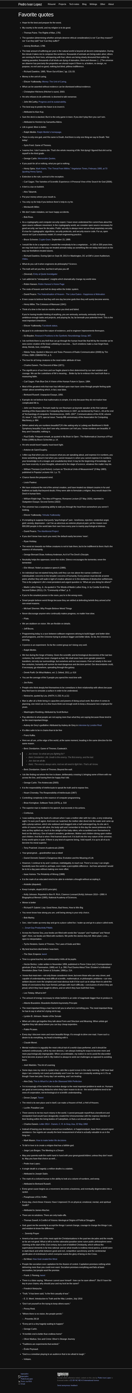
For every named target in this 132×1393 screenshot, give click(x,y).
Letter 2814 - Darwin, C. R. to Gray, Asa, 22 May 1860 (63, 1124)
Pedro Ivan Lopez (30, 4)
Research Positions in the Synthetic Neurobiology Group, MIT (63, 336)
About (111, 4)
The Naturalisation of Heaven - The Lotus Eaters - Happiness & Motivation (71, 294)
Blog (84, 4)
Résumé (52, 4)
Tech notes (74, 4)
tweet (44, 954)
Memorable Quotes (46, 158)
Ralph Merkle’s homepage (49, 132)
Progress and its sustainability (52, 102)
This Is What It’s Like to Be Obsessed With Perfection (58, 1081)
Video (25, 259)
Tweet (40, 1098)
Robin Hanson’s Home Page (51, 284)
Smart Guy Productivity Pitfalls (38, 928)
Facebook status (49, 326)
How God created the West (45, 1259)
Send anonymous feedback (67, 1385)
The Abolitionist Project (48, 531)
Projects (62, 4)
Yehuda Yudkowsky (51, 515)
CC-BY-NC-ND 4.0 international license (84, 1380)
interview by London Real (90, 725)
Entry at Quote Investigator (45, 274)
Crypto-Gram (45, 239)
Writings (93, 4)
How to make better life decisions (51, 1140)
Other (102, 4)
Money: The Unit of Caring (54, 82)
